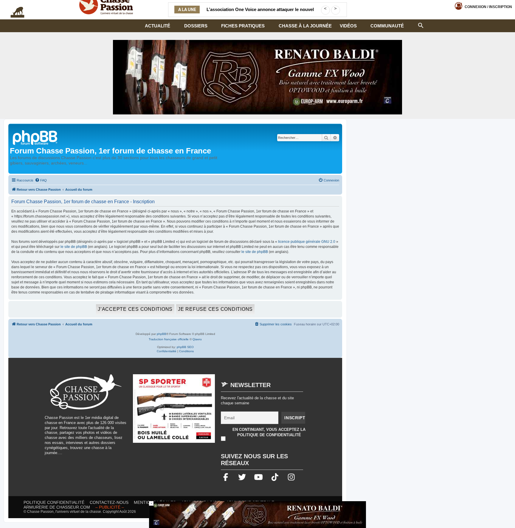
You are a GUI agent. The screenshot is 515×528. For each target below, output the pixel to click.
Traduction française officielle (169, 339)
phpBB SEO (185, 347)
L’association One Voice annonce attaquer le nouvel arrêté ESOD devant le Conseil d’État (260, 13)
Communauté (387, 25)
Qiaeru (197, 339)
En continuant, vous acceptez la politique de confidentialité (268, 432)
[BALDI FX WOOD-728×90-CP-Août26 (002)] (257, 514)
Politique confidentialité (54, 502)
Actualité (157, 25)
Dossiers (195, 25)
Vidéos (348, 25)
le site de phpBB (74, 247)
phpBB (161, 334)
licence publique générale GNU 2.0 (306, 242)
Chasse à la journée (305, 25)
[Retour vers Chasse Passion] (35, 137)
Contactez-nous (109, 502)
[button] (421, 25)
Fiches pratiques (243, 25)
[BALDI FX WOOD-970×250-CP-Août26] (257, 77)
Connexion (488, 7)
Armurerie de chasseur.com (57, 507)
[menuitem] (41, 180)
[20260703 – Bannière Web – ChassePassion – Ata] (174, 411)
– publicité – (109, 507)
